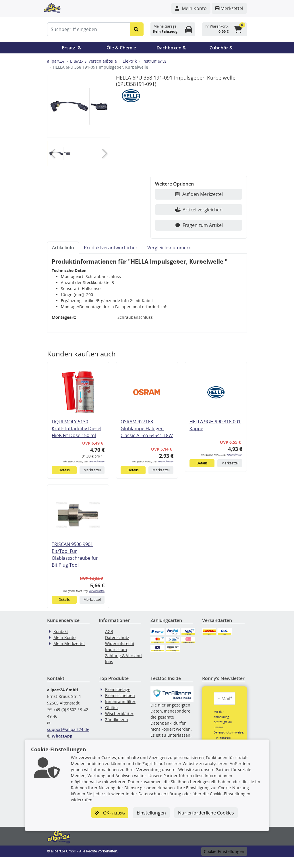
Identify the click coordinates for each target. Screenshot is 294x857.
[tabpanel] (147, 293)
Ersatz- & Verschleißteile (71, 49)
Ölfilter (111, 707)
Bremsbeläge (117, 689)
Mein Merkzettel (69, 643)
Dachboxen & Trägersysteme (171, 49)
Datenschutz (117, 637)
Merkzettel (92, 470)
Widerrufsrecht (119, 643)
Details (64, 470)
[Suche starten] (137, 29)
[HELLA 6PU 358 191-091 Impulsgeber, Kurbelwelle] (79, 106)
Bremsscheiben (120, 695)
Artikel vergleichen (203, 209)
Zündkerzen (116, 719)
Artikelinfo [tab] (63, 247)
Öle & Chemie (121, 48)
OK (113, 813)
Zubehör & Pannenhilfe (221, 49)
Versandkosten (97, 461)
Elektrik (130, 61)
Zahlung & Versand (123, 655)
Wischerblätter (119, 713)
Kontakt (60, 631)
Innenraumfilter (120, 701)
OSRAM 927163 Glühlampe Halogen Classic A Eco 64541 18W (147, 428)
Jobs (109, 661)
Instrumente (154, 61)
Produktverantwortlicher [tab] (111, 247)
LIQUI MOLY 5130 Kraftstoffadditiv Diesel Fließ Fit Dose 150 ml (76, 428)
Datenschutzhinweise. (229, 732)
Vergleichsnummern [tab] (169, 247)
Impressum (116, 649)
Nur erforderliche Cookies (206, 813)
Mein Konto (64, 637)
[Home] (52, 7)
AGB (109, 631)
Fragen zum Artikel (203, 225)
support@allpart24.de (68, 729)
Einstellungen (151, 813)
